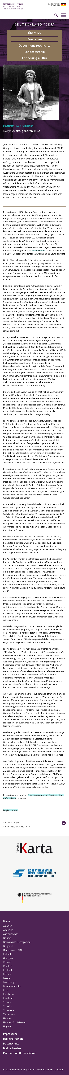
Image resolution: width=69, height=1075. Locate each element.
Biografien (34, 39)
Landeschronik (34, 52)
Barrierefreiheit (13, 1038)
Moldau (7, 978)
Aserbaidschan (10, 933)
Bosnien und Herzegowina (16, 941)
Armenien (8, 929)
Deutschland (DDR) (12, 125)
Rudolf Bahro (38, 250)
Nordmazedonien (12, 986)
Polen (6, 990)
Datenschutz (11, 1043)
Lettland (7, 970)
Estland (7, 954)
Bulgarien (8, 945)
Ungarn (7, 1026)
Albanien (7, 925)
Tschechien (9, 1014)
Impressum (10, 1034)
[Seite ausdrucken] (64, 823)
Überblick (34, 33)
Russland (8, 998)
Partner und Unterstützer (19, 1053)
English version (10, 810)
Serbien (7, 1002)
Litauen (7, 974)
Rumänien (8, 994)
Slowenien (8, 1010)
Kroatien (7, 966)
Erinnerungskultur (34, 58)
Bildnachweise (12, 1048)
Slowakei (7, 1006)
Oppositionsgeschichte (34, 45)
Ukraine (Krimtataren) (14, 1022)
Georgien (8, 958)
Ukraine (7, 1018)
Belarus (7, 937)
